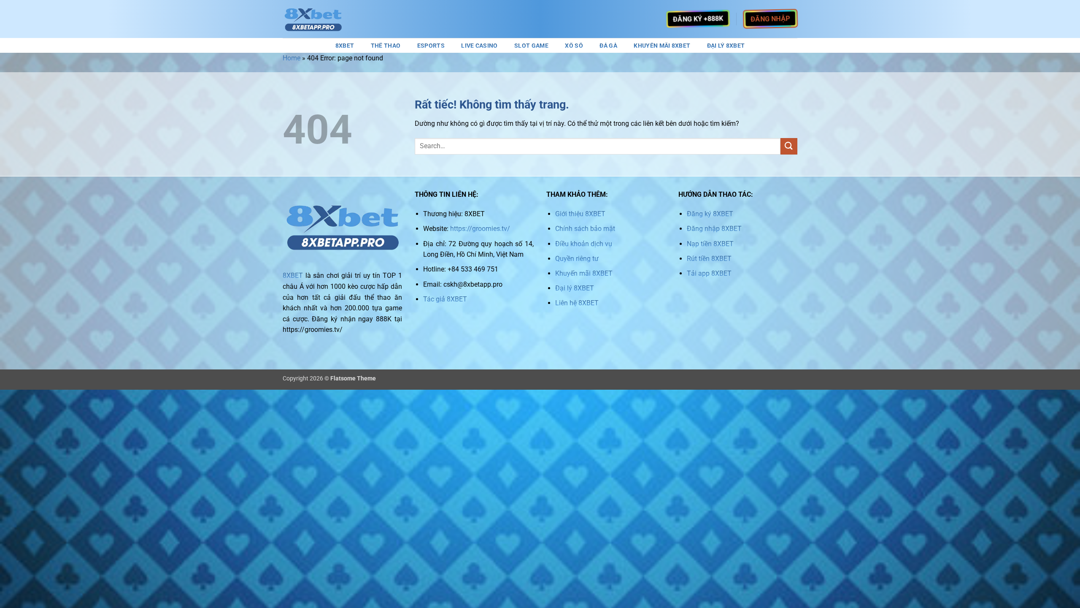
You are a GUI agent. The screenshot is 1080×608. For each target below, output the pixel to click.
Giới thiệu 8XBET (580, 214)
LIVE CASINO (479, 46)
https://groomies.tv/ (480, 229)
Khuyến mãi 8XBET (584, 273)
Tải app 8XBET (709, 273)
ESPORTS (431, 46)
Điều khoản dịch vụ (583, 244)
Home (291, 58)
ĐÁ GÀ (608, 46)
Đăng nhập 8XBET (714, 229)
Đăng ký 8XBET (710, 214)
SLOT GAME (531, 46)
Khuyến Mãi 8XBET (662, 46)
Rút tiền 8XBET (709, 259)
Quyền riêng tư (577, 259)
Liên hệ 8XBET (577, 303)
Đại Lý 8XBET (726, 46)
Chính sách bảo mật (585, 229)
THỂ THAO (385, 46)
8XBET (344, 46)
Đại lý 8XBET (574, 288)
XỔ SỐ (574, 46)
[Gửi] (788, 146)
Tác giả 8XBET (445, 299)
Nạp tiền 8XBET (710, 244)
